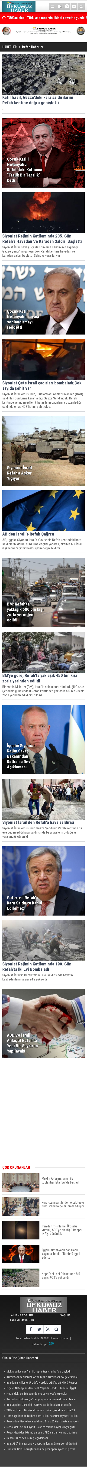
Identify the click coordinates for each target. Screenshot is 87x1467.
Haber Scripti (40, 1344)
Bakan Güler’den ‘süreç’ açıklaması (27, 1438)
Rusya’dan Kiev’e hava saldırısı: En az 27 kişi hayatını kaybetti (42, 1421)
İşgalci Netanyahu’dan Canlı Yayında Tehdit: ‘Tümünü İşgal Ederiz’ (39, 1388)
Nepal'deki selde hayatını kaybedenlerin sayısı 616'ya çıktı (40, 1427)
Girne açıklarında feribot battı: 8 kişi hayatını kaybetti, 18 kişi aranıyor (40, 1416)
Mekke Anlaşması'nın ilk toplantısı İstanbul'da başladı (38, 1371)
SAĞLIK (65, 1315)
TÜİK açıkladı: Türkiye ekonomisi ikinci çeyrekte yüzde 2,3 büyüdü (38, 1411)
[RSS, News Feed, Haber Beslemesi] (47, 1329)
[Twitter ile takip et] (39, 1329)
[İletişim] (74, 6)
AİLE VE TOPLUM (22, 1315)
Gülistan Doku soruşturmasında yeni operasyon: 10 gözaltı (41, 1449)
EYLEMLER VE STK (22, 1320)
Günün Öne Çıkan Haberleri (20, 1358)
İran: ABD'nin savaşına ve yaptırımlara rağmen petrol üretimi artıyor (39, 1444)
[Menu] (52, 6)
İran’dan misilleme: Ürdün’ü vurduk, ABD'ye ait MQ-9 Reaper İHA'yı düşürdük (39, 1383)
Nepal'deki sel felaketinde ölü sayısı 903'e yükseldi (36, 1393)
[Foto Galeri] (66, 6)
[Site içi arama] (81, 6)
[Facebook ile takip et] (30, 1329)
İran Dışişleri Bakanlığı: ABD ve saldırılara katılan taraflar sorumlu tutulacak (37, 1405)
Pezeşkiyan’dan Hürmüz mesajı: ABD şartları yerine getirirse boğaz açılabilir (39, 1433)
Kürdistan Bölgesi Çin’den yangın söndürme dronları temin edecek (39, 1399)
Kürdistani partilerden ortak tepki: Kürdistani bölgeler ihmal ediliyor (39, 1377)
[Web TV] (59, 6)
